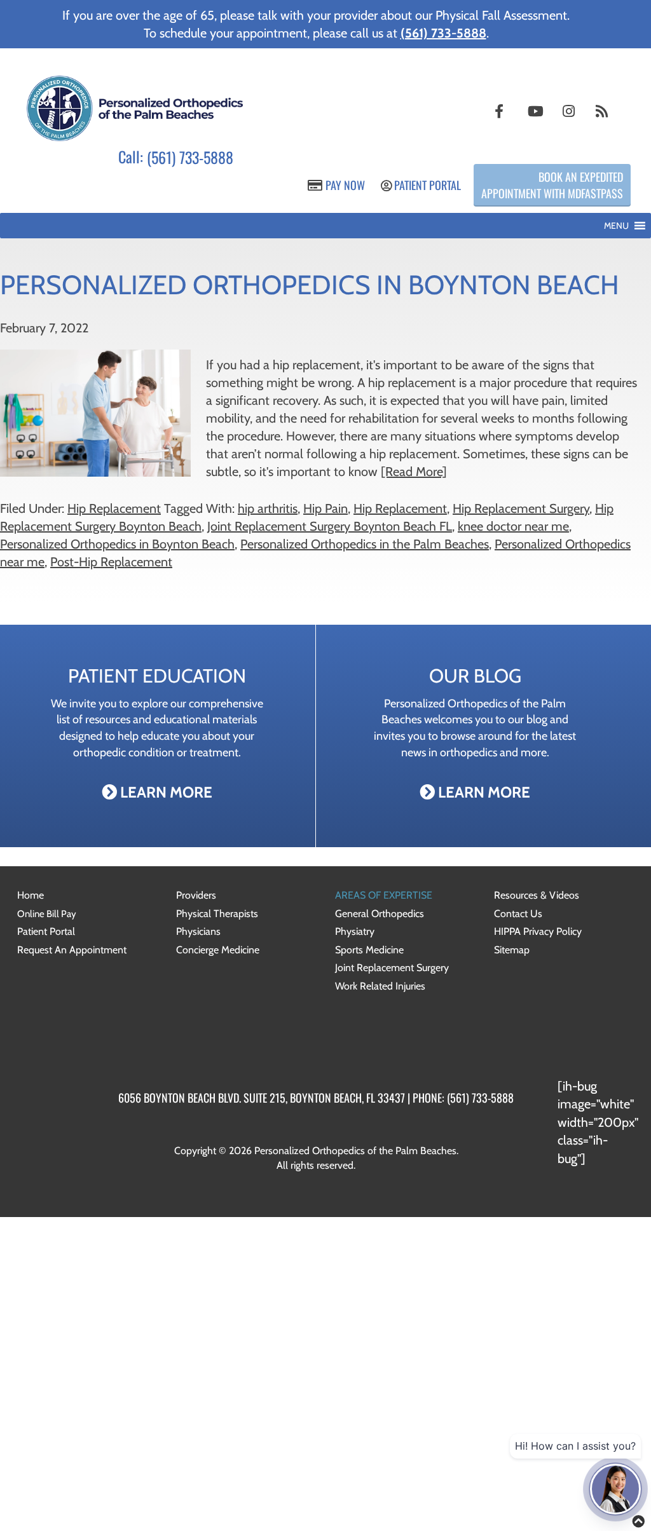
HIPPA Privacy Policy (538, 931)
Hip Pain (325, 508)
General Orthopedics (379, 914)
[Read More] (414, 471)
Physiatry (354, 931)
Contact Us (518, 914)
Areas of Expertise (383, 895)
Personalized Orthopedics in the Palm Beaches (364, 544)
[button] (616, 225)
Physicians (198, 931)
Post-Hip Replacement (111, 561)
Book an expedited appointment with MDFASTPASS (552, 184)
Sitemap (512, 950)
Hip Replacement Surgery (521, 508)
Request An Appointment (72, 950)
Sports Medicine (369, 950)
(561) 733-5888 (190, 157)
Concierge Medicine (217, 950)
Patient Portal (426, 185)
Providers (196, 895)
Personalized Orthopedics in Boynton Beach (117, 544)
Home (30, 895)
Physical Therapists (217, 914)
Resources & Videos (536, 895)
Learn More (164, 792)
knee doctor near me (513, 526)
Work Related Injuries (380, 986)
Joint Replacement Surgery (392, 968)
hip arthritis (268, 508)
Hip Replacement (114, 508)
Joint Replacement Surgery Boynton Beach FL (329, 526)
